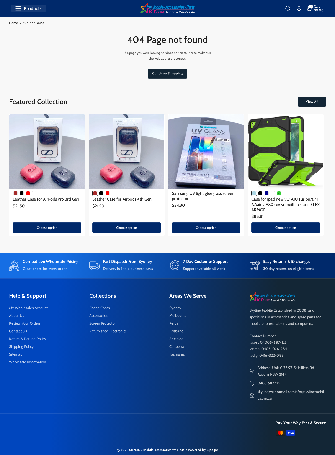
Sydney (175, 308)
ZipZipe (212, 450)
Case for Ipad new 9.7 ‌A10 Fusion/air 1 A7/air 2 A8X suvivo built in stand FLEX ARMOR (285, 204)
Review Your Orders (25, 323)
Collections (102, 295)
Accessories (98, 315)
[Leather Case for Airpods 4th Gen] (126, 151)
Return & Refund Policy (27, 339)
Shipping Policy (21, 346)
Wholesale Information (27, 362)
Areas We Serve (187, 295)
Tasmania (177, 354)
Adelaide (176, 339)
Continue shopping (167, 73)
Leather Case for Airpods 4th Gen (122, 199)
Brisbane (176, 331)
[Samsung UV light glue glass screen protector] (206, 151)
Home (13, 23)
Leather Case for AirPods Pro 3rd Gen (46, 199)
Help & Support (27, 295)
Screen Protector (102, 323)
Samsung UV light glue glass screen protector (203, 196)
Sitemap (15, 354)
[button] (28, 8)
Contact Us (18, 331)
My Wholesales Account (28, 308)
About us (16, 315)
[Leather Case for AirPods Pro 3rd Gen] (47, 151)
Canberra (176, 346)
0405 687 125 (269, 383)
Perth (173, 323)
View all (312, 101)
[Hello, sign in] (299, 8)
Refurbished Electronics (108, 331)
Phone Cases (99, 308)
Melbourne (178, 315)
